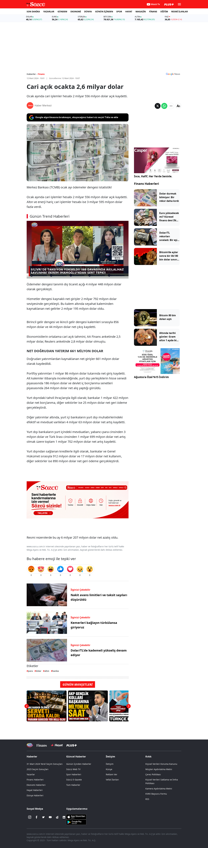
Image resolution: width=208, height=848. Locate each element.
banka (55, 670)
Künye (109, 769)
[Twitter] (43, 817)
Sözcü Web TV (73, 769)
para (30, 670)
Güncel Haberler (76, 756)
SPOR (119, 11)
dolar (38, 670)
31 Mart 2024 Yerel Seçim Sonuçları (45, 763)
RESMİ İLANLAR (179, 11)
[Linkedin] (64, 817)
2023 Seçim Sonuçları (37, 769)
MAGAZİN (141, 11)
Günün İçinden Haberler (78, 763)
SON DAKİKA (33, 11)
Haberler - (32, 74)
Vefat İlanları (112, 779)
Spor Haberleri (73, 774)
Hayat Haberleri (35, 790)
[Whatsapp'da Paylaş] (164, 106)
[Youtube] (50, 817)
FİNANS (153, 11)
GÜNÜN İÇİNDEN (104, 11)
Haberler (32, 756)
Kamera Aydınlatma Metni (158, 788)
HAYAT (128, 11)
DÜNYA (88, 11)
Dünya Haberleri (35, 795)
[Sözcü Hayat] (56, 745)
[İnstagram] (30, 817)
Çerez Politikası (153, 774)
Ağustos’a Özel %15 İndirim (151, 377)
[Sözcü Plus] (71, 745)
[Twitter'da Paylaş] (158, 106)
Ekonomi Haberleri (36, 784)
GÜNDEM (62, 11)
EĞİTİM (164, 11)
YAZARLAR (48, 11)
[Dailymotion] (57, 817)
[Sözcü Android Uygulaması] (76, 821)
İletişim (109, 763)
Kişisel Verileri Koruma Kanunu (161, 763)
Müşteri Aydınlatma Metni (158, 769)
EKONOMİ (76, 11)
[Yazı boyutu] (178, 106)
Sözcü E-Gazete (74, 779)
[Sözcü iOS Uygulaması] (76, 816)
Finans (41, 74)
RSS (147, 799)
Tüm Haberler (73, 784)
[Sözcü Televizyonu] (30, 745)
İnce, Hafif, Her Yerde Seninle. (153, 176)
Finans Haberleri (146, 184)
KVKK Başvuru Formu (156, 793)
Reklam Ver (111, 774)
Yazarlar (31, 774)
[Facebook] (36, 817)
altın (46, 670)
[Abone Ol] (173, 74)
